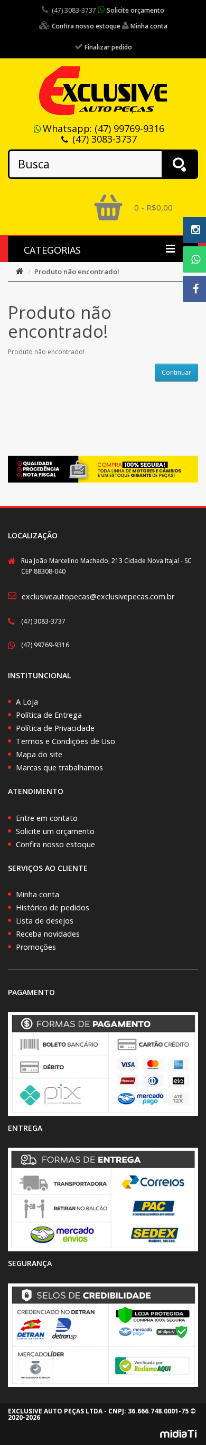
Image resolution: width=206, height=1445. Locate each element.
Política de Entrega (49, 715)
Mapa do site (39, 754)
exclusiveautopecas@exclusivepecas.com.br (98, 596)
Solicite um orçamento (55, 831)
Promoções (36, 947)
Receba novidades (48, 934)
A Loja (27, 702)
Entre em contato (47, 818)
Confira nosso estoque (55, 844)
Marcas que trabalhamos (59, 767)
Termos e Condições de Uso (65, 741)
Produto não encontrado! (76, 271)
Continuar (176, 372)
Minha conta (37, 894)
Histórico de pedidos (52, 907)
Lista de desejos (44, 921)
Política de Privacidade (55, 728)
